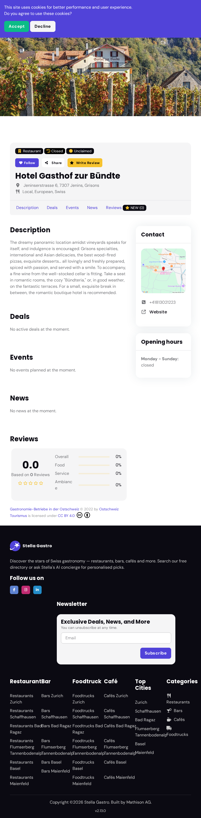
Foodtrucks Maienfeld (83, 780)
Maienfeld (144, 752)
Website (158, 312)
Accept (17, 26)
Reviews (125, 207)
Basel (140, 744)
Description (27, 207)
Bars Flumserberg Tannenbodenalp (57, 747)
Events (72, 207)
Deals (52, 207)
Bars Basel (51, 762)
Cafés (179, 719)
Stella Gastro (37, 546)
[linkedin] (37, 590)
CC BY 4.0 (67, 515)
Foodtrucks (177, 734)
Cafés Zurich (116, 695)
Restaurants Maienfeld (21, 780)
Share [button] (56, 163)
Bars (178, 710)
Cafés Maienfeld (119, 777)
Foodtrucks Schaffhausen (85, 714)
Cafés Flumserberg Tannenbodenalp (120, 747)
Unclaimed (83, 151)
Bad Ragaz (145, 720)
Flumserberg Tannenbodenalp (151, 732)
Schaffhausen (148, 711)
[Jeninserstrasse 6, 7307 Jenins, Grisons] (163, 271)
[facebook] (14, 590)
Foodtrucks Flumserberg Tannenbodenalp (88, 747)
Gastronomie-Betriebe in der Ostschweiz (44, 509)
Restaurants (178, 702)
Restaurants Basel (21, 765)
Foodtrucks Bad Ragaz (87, 729)
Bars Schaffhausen (54, 714)
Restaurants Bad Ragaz (26, 729)
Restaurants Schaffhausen (23, 714)
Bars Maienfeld (55, 771)
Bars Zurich (52, 695)
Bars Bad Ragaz (56, 726)
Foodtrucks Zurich (83, 699)
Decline (43, 26)
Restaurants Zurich (21, 699)
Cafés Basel (115, 762)
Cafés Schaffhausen (117, 714)
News (92, 207)
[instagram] (25, 590)
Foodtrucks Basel (83, 765)
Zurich (141, 702)
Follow (29, 163)
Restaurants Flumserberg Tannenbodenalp (26, 747)
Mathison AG (138, 802)
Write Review (88, 163)
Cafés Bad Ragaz (120, 726)
